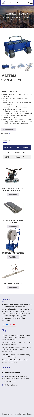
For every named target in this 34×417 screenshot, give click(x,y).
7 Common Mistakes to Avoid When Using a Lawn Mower (15, 361)
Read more (13, 194)
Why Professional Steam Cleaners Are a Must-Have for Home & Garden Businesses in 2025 (16, 350)
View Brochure (8, 130)
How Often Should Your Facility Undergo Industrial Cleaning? (16, 356)
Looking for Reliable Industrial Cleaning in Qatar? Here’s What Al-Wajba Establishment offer (16, 337)
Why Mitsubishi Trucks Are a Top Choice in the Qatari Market (16, 343)
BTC (10, 133)
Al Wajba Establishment (23, 414)
